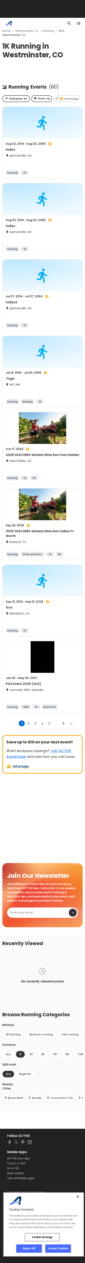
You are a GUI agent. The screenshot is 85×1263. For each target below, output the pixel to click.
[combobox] (16, 98)
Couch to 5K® (16, 1163)
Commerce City (61, 1098)
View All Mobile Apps (20, 1178)
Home (6, 31)
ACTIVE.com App (18, 1158)
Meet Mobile (15, 1173)
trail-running (69, 1034)
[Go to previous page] (14, 723)
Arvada (37, 1098)
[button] (41, 98)
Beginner (25, 1074)
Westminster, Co (27, 31)
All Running (13, 1034)
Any (8, 1054)
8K (43, 1054)
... (56, 723)
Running (48, 31)
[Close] (77, 1196)
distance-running (41, 1034)
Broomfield (15, 1098)
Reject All (29, 1248)
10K (55, 1054)
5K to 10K (13, 1168)
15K (67, 1054)
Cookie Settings (42, 1237)
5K (31, 1054)
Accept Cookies (58, 1248)
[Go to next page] (71, 723)
